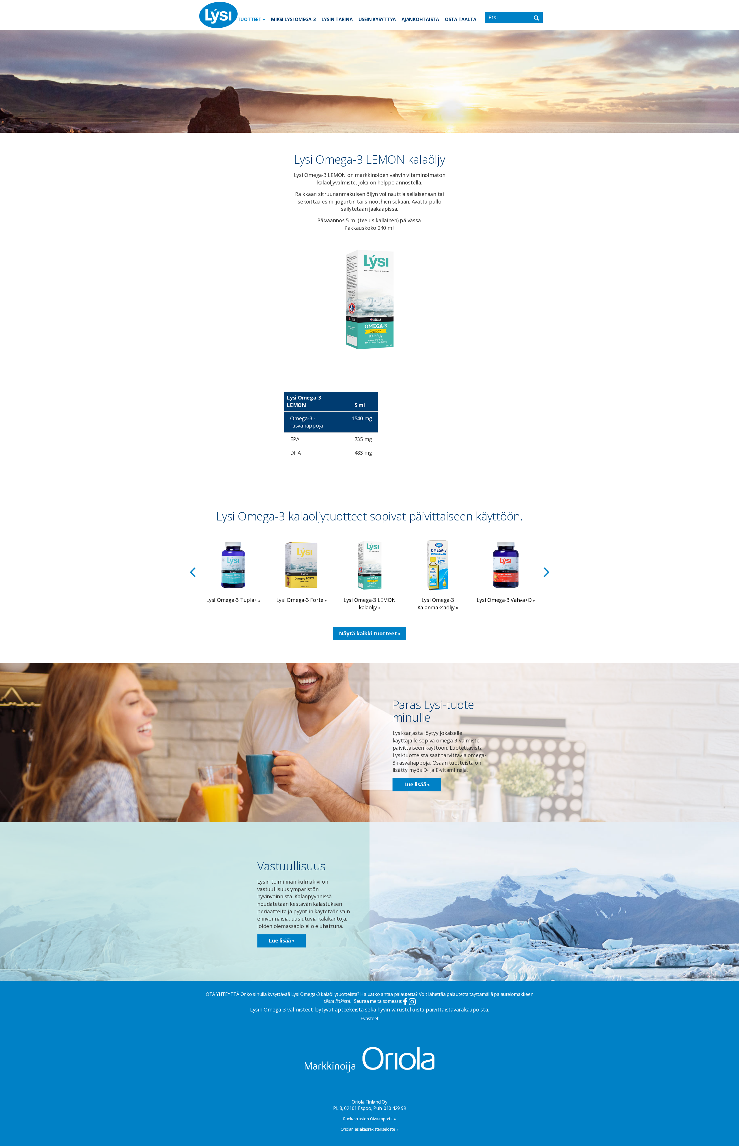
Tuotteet (250, 19)
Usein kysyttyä (377, 19)
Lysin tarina (337, 19)
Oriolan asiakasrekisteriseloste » (370, 1129)
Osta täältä (460, 19)
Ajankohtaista (420, 19)
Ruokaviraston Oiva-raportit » (369, 1118)
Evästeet (369, 1018)
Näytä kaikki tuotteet (368, 633)
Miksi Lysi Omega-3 (293, 19)
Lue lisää (416, 784)
